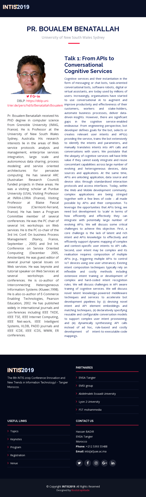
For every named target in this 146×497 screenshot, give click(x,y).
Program (15, 447)
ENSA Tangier (87, 377)
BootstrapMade (80, 490)
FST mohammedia (90, 409)
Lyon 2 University (89, 401)
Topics (14, 431)
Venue (14, 463)
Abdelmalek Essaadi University (97, 393)
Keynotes (16, 439)
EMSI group (86, 385)
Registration (17, 455)
